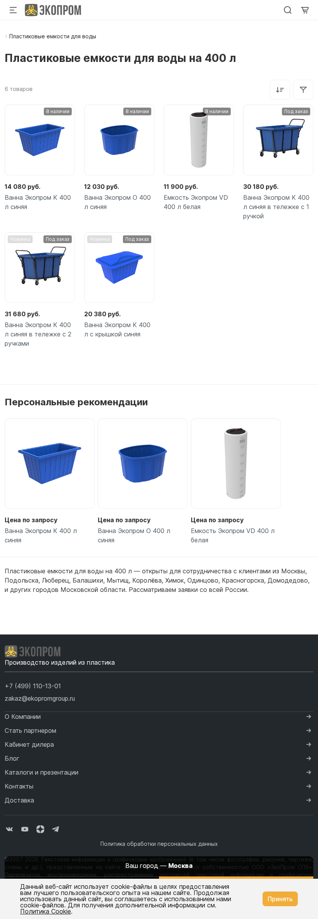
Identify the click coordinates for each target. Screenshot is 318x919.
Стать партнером (30, 730)
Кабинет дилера (29, 744)
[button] (33, 686)
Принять (280, 899)
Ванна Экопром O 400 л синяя (117, 202)
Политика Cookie (45, 911)
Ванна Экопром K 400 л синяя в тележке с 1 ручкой (276, 207)
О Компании (23, 716)
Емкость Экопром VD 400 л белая (196, 202)
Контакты (19, 786)
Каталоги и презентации (41, 772)
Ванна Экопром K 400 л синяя (38, 202)
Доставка (19, 800)
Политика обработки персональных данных (159, 843)
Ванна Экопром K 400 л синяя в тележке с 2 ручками (38, 334)
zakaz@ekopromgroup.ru (40, 698)
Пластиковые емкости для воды (52, 36)
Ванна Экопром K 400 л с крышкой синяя (117, 329)
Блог (12, 758)
